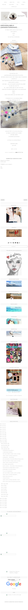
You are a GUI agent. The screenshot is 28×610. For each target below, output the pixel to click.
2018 (3, 438)
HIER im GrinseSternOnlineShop (16, 131)
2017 (3, 440)
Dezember (5, 443)
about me (12, 2)
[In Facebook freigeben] (18, 152)
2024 (3, 427)
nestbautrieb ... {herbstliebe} (8, 457)
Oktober (4, 447)
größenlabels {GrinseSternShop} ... (10, 469)
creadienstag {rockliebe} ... (8, 452)
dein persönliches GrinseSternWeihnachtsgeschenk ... (13, 459)
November (5, 445)
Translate (14, 588)
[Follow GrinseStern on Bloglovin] (14, 263)
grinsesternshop (14, 23)
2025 (3, 425)
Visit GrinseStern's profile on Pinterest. (14, 395)
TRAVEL (22, 4)
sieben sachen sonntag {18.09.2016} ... (11, 462)
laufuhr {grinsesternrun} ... (8, 476)
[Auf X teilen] (17, 152)
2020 (3, 434)
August (4, 483)
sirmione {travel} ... (6, 478)
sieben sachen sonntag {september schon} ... (12, 479)
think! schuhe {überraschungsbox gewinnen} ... (12, 481)
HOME (5, 2)
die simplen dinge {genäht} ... (8, 464)
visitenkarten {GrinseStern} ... (9, 450)
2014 (3, 500)
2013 (3, 502)
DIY (17, 4)
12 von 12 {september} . (8, 471)
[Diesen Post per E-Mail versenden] (16, 152)
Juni (4, 487)
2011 (3, 505)
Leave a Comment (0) (10, 152)
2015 (3, 498)
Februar (4, 494)
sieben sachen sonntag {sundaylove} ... (10, 455)
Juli (3, 485)
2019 (3, 436)
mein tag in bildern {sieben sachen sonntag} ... (12, 453)
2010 (3, 507)
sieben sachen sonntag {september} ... (10, 474)
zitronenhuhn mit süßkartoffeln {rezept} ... (11, 467)
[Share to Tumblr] (22, 152)
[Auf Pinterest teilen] (20, 152)
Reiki (18, 2)
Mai (4, 489)
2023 (3, 429)
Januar (4, 496)
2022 (3, 431)
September (5, 448)
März (4, 492)
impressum (14, 6)
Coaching (11, 4)
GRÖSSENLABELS (14, 42)
